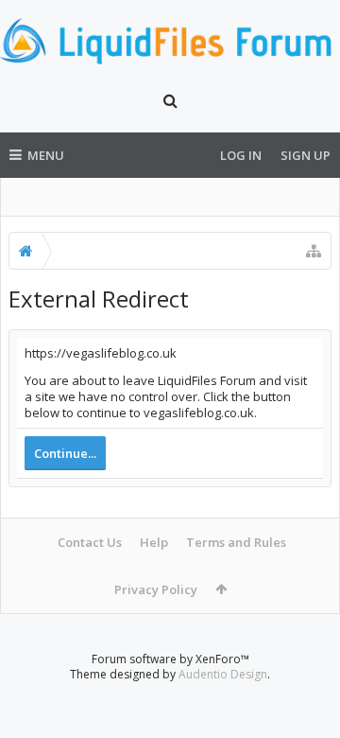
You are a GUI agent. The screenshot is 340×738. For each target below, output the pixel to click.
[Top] (307, 662)
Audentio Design (222, 674)
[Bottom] (307, 702)
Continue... (65, 453)
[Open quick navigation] (314, 251)
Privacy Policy (155, 589)
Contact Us (90, 542)
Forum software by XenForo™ (170, 659)
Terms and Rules (236, 542)
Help (154, 542)
